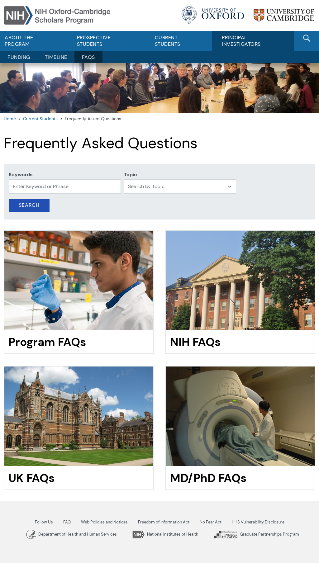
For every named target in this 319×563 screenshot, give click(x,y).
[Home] (58, 15)
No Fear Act (210, 522)
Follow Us (44, 522)
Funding (18, 57)
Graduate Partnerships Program (269, 534)
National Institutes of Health (172, 534)
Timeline (56, 57)
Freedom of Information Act (163, 522)
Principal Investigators (241, 40)
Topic (130, 174)
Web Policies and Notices (104, 522)
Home (10, 118)
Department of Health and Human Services (77, 534)
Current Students (167, 40)
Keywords (20, 174)
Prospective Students (94, 40)
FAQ (67, 522)
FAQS (88, 57)
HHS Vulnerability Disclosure (258, 522)
